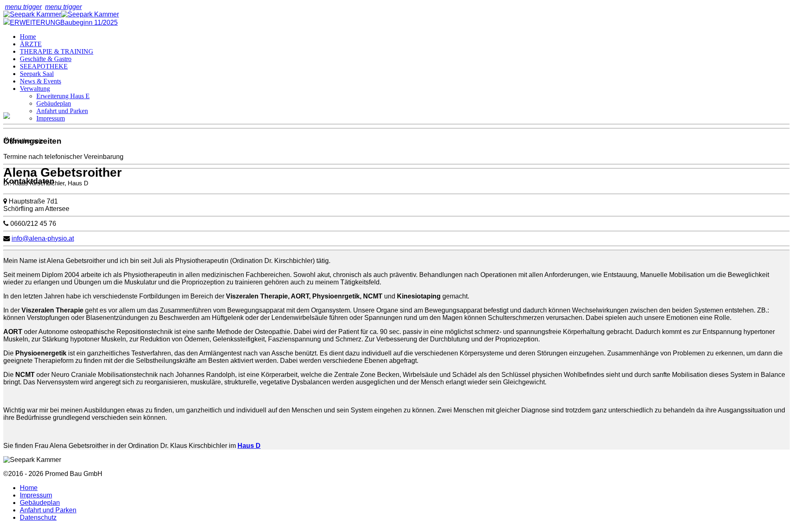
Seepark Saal (37, 73)
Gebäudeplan (53, 103)
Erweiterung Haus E (63, 95)
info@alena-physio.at (43, 238)
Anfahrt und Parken (62, 110)
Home (28, 36)
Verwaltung (35, 88)
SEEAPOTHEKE (44, 66)
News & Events (40, 81)
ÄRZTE (31, 43)
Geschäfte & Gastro (45, 58)
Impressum (50, 118)
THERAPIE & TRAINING (56, 51)
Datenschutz (38, 517)
